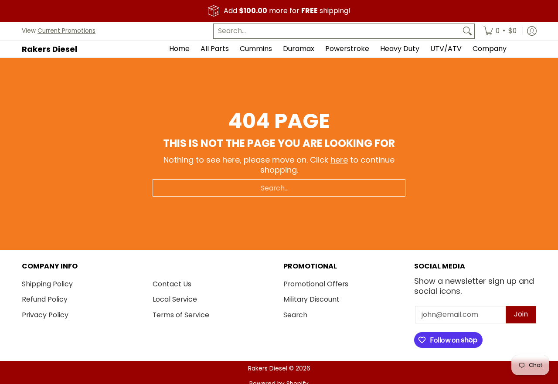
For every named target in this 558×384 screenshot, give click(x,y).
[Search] (467, 31)
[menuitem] (500, 31)
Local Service (175, 299)
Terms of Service (181, 315)
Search (295, 315)
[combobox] (337, 31)
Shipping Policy (47, 284)
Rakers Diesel (49, 49)
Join (521, 314)
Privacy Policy (45, 315)
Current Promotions (66, 31)
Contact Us (172, 284)
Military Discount (311, 299)
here (339, 159)
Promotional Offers (315, 284)
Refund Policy (45, 299)
